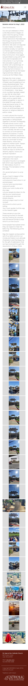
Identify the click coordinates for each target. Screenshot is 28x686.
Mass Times (10, 1)
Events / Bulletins (6, 2)
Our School (15, 2)
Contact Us (18, 1)
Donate (4, 1)
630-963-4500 (10, 660)
